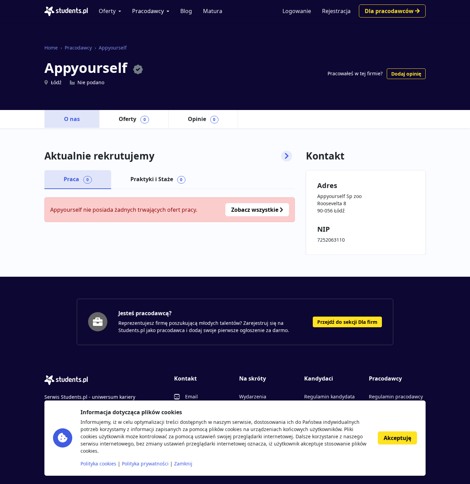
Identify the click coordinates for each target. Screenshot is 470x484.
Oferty (107, 11)
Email (191, 396)
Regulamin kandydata (329, 396)
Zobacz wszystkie (255, 209)
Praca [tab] (76, 179)
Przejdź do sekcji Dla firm (347, 322)
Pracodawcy (148, 11)
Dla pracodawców (390, 11)
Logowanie (296, 11)
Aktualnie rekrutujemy (99, 156)
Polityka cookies (98, 463)
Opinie (202, 119)
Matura (212, 11)
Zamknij (183, 463)
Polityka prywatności (145, 463)
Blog (186, 11)
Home (51, 47)
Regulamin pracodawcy (396, 396)
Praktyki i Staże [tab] (156, 179)
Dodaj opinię (406, 73)
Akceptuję (397, 438)
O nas (72, 119)
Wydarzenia (252, 396)
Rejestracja (336, 11)
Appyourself (113, 47)
